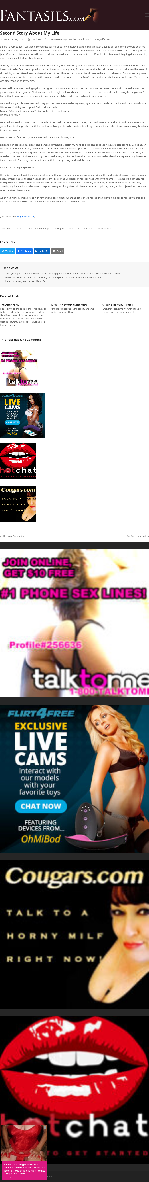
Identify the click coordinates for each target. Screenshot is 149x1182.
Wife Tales (105, 39)
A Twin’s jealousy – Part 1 (117, 304)
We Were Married (136, 536)
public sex (74, 228)
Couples (72, 39)
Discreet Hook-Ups (39, 228)
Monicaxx (36, 39)
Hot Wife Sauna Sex (12, 536)
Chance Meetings (58, 39)
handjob (59, 228)
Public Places (92, 39)
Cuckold (81, 39)
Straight (88, 228)
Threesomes (104, 228)
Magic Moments (25, 216)
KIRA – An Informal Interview (69, 304)
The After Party (9, 304)
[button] (147, 14)
